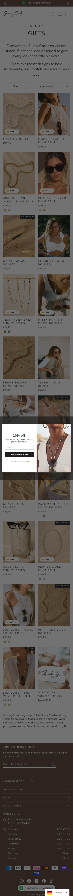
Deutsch (58, 892)
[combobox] (57, 892)
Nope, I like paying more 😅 (19, 461)
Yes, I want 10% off (19, 454)
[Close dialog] (68, 426)
